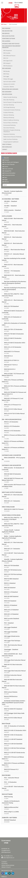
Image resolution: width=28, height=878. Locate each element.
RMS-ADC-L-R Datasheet (11, 614)
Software (6, 181)
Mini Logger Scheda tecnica (12, 636)
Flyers (5, 177)
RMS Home (4, 24)
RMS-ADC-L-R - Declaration (12, 501)
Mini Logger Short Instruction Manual (14, 660)
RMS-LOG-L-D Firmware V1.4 (12, 404)
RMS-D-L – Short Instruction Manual (14, 249)
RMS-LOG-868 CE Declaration (12, 338)
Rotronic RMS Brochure (10, 696)
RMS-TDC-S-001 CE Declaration (13, 735)
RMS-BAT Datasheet (10, 820)
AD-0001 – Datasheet (10, 205)
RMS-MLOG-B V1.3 (9, 369)
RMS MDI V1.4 (8, 356)
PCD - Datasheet (9, 623)
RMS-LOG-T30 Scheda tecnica (12, 570)
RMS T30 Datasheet (9, 587)
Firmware (6, 160)
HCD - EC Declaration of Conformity (14, 726)
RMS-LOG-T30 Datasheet (11, 306)
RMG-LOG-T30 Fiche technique (13, 574)
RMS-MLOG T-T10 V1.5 (11, 364)
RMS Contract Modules (10, 692)
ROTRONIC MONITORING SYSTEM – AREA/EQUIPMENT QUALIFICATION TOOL (14, 702)
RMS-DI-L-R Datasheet (10, 605)
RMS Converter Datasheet (11, 618)
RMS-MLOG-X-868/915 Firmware (14, 509)
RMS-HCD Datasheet (10, 601)
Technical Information (9, 173)
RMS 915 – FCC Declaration (12, 271)
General (6, 166)
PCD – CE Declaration (10, 782)
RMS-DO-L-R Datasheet (11, 592)
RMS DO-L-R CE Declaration (12, 430)
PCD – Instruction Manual (11, 777)
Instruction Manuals (9, 164)
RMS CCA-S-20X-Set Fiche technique (14, 748)
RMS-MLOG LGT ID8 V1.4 (11, 360)
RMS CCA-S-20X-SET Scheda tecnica (14, 752)
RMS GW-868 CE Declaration (12, 474)
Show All (6, 157)
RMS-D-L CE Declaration (11, 422)
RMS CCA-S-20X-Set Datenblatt (13, 743)
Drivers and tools (8, 168)
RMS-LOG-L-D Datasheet (11, 609)
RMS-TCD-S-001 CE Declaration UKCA (15, 730)
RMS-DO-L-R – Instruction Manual (14, 254)
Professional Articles (9, 175)
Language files (7, 171)
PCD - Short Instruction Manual (13, 645)
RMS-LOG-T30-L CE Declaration (13, 329)
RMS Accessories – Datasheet (12, 210)
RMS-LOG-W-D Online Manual (13, 409)
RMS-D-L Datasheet (9, 583)
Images (6, 179)
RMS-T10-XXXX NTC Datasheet (13, 709)
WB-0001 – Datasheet (10, 201)
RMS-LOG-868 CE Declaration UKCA (14, 342)
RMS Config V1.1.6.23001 (11, 811)
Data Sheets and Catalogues (11, 162)
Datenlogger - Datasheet (11, 649)
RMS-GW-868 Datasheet (11, 596)
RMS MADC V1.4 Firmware (12, 351)
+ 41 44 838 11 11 (8, 856)
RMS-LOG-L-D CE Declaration (12, 347)
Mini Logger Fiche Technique (12, 640)
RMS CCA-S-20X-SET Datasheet (13, 739)
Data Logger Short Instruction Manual (15, 670)
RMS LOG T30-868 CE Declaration (14, 334)
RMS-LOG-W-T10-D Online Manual (14, 413)
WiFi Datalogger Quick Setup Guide (14, 713)
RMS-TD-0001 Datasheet (11, 578)
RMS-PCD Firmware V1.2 (11, 769)
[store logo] (19, 2)
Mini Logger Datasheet (10, 627)
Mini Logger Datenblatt (10, 631)
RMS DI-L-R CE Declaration (12, 426)
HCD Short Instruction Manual (12, 675)
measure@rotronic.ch (8, 857)
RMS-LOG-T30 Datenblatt (11, 565)
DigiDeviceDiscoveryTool (11, 807)
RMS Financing (8, 796)
